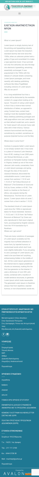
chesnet (5, 390)
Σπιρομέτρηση (7, 348)
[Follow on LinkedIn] (7, 334)
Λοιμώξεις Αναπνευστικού (12, 361)
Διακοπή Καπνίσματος (10, 359)
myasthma (6, 380)
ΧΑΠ (3, 353)
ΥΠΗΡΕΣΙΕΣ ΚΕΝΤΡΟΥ (10, 22)
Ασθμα (4, 356)
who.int (4, 395)
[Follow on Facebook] (3, 334)
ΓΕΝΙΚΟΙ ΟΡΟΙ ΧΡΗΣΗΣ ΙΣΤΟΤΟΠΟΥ (15, 400)
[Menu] (19, 13)
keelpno (5, 385)
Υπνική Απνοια (7, 350)
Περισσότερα (7, 366)
